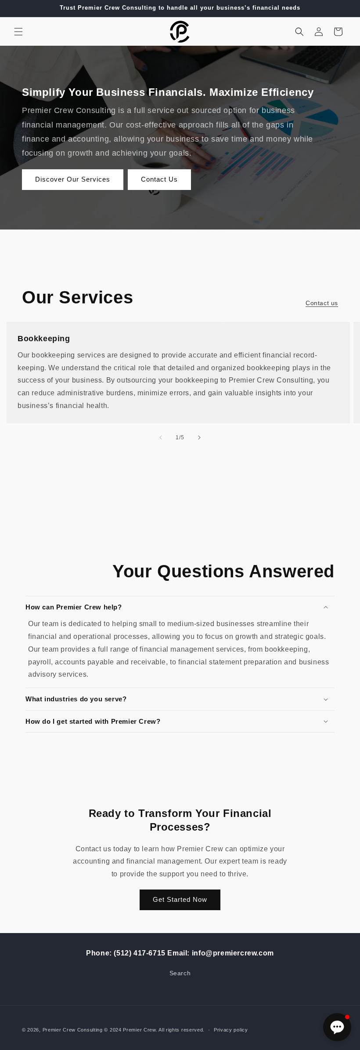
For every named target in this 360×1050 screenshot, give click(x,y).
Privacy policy (231, 1029)
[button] (18, 31)
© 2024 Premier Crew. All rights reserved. (154, 1029)
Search (180, 973)
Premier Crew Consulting (73, 1029)
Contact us (322, 302)
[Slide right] (199, 437)
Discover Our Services (72, 179)
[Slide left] (160, 437)
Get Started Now (180, 899)
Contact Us (159, 179)
